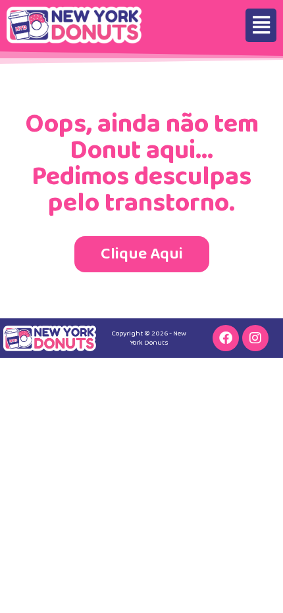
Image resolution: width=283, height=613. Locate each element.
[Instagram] (255, 338)
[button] (260, 25)
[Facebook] (226, 338)
